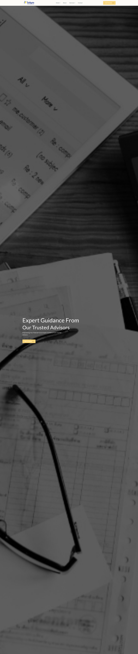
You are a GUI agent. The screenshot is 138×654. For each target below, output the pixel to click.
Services (71, 3)
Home (57, 3)
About (64, 3)
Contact (80, 3)
